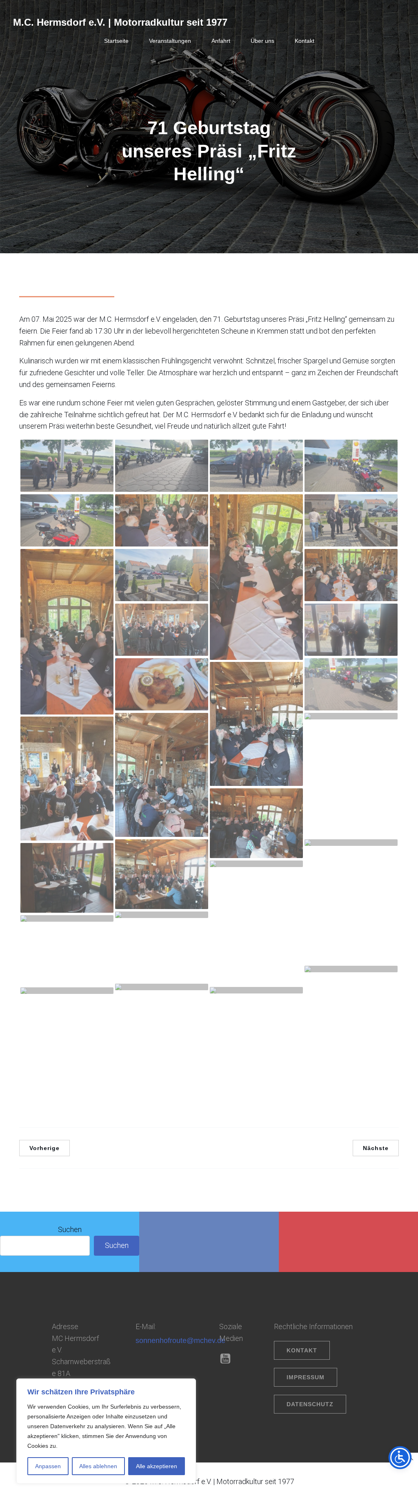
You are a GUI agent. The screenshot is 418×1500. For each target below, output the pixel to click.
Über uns (262, 41)
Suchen (70, 1229)
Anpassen (48, 1466)
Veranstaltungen (170, 41)
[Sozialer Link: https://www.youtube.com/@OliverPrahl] (228, 1359)
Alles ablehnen (98, 1466)
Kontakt (304, 41)
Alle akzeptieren (156, 1466)
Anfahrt (220, 41)
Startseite (116, 41)
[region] (106, 1431)
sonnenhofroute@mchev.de (180, 1340)
